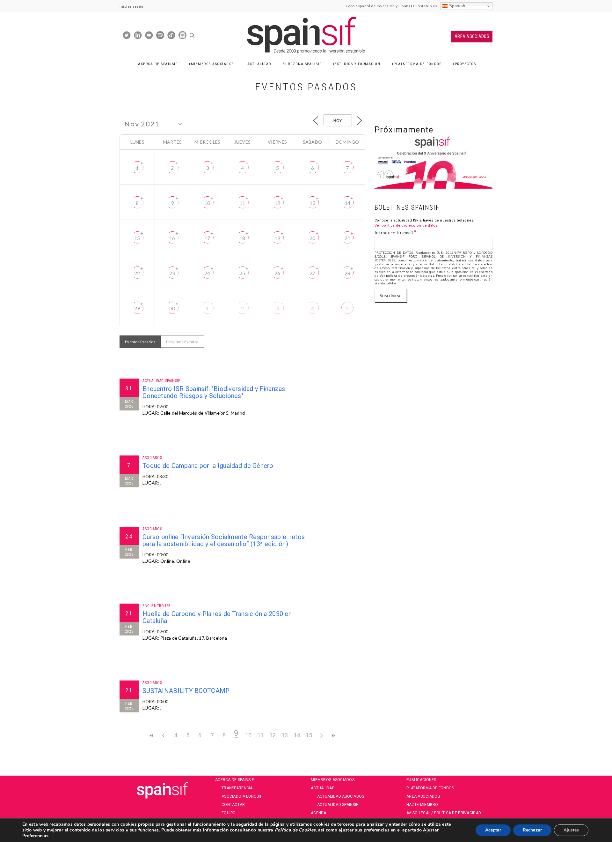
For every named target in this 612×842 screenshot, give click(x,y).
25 (242, 273)
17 (207, 238)
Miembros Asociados (212, 64)
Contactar (233, 804)
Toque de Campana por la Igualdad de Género (207, 466)
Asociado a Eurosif (242, 796)
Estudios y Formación (357, 64)
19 (277, 238)
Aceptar (493, 830)
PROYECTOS (465, 64)
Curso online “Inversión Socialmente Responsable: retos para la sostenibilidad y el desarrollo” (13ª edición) (223, 540)
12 (277, 203)
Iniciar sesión (132, 6)
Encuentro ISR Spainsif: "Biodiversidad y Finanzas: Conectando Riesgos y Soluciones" (214, 392)
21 (348, 238)
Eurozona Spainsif (302, 64)
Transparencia (237, 788)
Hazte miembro (422, 804)
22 (137, 273)
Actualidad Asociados (340, 796)
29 (137, 308)
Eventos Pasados (140, 341)
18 (242, 238)
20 (313, 238)
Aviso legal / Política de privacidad (443, 813)
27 (313, 273)
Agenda (318, 813)
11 (242, 203)
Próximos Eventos (182, 341)
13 (313, 203)
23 (172, 273)
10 (207, 203)
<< (151, 736)
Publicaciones (421, 780)
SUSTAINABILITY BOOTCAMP (185, 691)
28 (348, 273)
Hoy (337, 120)
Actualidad (259, 64)
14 (348, 203)
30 (172, 308)
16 (172, 238)
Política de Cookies (294, 830)
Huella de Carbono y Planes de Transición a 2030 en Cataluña (217, 617)
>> (333, 736)
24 (207, 273)
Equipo (229, 813)
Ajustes (571, 830)
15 (137, 238)
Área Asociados (472, 36)
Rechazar (532, 830)
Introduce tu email (395, 232)
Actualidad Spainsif (337, 804)
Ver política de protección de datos (406, 225)
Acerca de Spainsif (158, 64)
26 (277, 273)
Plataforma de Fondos (417, 64)
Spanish (456, 6)
